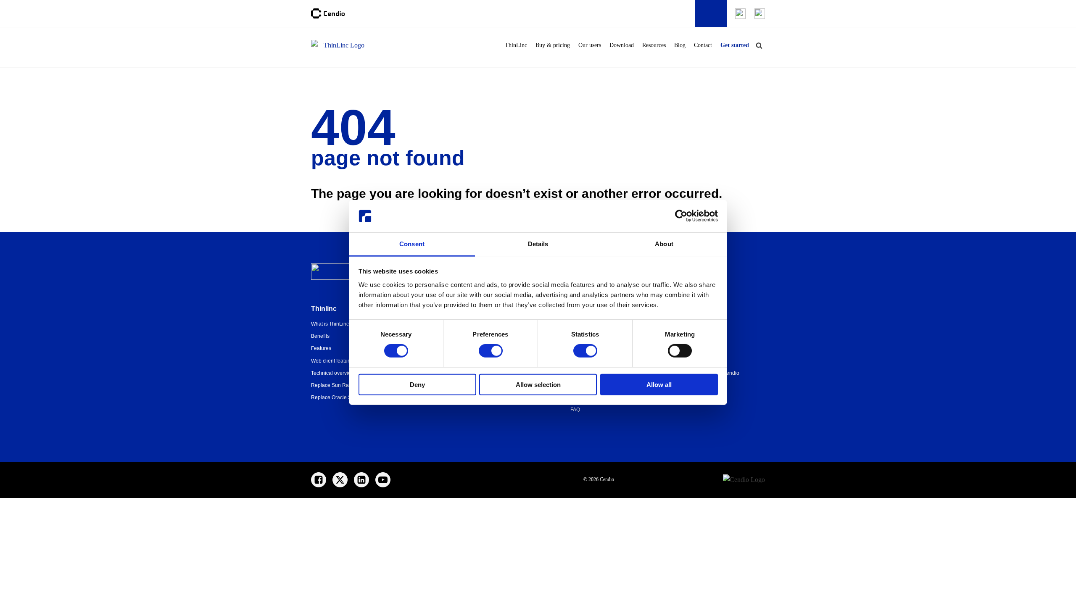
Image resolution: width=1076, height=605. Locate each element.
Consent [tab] (412, 243)
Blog (680, 45)
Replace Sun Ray (331, 385)
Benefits (320, 336)
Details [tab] (538, 243)
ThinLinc (516, 45)
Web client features (333, 361)
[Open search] (759, 45)
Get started (734, 45)
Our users (589, 45)
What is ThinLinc (330, 324)
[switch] (491, 351)
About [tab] (664, 243)
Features (321, 348)
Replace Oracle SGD (335, 397)
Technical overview (333, 373)
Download (621, 45)
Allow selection (538, 384)
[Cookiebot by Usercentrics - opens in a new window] (681, 216)
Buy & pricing (552, 45)
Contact (703, 45)
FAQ (575, 410)
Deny (417, 384)
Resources (654, 45)
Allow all (659, 384)
